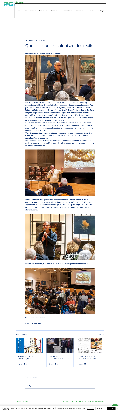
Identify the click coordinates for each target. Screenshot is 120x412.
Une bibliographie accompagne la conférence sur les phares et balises (29, 357)
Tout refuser (100, 409)
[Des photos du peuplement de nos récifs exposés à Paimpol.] (60, 345)
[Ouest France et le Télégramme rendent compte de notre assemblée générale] (90, 345)
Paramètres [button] (90, 409)
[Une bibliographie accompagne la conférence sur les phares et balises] (29, 345)
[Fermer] (118, 408)
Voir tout (101, 334)
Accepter (111, 409)
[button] (102, 25)
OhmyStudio (26, 401)
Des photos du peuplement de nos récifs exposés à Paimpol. (59, 357)
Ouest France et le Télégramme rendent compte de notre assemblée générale (88, 357)
